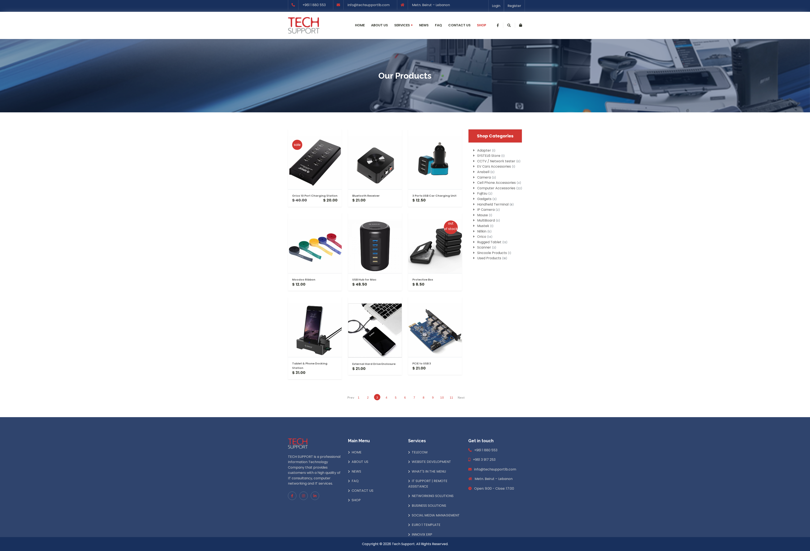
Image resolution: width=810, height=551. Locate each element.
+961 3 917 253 (484, 459)
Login (496, 5)
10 (442, 397)
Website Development (431, 461)
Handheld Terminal (495, 204)
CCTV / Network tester (498, 161)
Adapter (486, 150)
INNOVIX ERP (422, 534)
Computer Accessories (499, 188)
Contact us (459, 25)
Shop (481, 25)
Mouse (484, 215)
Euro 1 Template (426, 524)
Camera (486, 177)
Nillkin (484, 231)
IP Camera (488, 209)
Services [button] (403, 25)
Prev (349, 397)
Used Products (492, 258)
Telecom (419, 452)
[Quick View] (315, 194)
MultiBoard (488, 220)
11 (451, 397)
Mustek (485, 225)
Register (514, 5)
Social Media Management (436, 515)
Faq (438, 25)
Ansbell (485, 171)
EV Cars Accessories (496, 166)
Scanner (486, 247)
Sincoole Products (494, 252)
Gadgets (487, 198)
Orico (484, 236)
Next (461, 397)
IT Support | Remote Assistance (427, 483)
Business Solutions (429, 505)
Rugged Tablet (492, 242)
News (424, 25)
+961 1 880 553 (314, 5)
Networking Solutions (433, 495)
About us (379, 25)
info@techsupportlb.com (369, 5)
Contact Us (362, 490)
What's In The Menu (429, 471)
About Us (360, 461)
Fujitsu (484, 193)
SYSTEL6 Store (491, 155)
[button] (498, 25)
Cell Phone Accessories (499, 182)
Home (360, 25)
